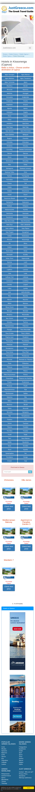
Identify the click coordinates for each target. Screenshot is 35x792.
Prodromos (25, 382)
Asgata (25, 116)
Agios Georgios (9, 74)
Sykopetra (25, 412)
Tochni (10, 423)
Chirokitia (9, 142)
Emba (25, 164)
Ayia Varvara (9, 131)
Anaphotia (9, 101)
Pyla (25, 389)
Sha (25, 397)
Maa (9, 296)
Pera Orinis (9, 352)
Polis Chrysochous (9, 374)
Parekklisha (25, 341)
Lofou (9, 288)
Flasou (9, 183)
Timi (25, 419)
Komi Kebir (9, 251)
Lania (25, 266)
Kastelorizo (22, 749)
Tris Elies (9, 431)
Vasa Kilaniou (25, 438)
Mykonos (4, 752)
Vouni (9, 449)
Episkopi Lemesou (25, 168)
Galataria (25, 187)
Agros (25, 82)
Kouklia (25, 254)
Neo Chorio (9, 318)
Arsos (9, 116)
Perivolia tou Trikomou (26, 359)
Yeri (25, 453)
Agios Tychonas (9, 82)
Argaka (25, 112)
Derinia (9, 153)
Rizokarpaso (9, 393)
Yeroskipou (9, 457)
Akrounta (9, 89)
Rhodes (3, 749)
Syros (20, 754)
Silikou (10, 401)
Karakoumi (9, 217)
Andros (21, 758)
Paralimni (25, 337)
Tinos (20, 756)
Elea (9, 164)
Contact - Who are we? (26, 772)
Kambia (25, 209)
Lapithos (9, 269)
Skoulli (26, 404)
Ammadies (9, 97)
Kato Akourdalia (9, 221)
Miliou (25, 307)
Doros (9, 157)
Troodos (25, 431)
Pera (25, 348)
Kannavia (25, 213)
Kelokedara (25, 236)
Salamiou (9, 397)
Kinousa (9, 239)
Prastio (9, 382)
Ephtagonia (9, 168)
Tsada (25, 434)
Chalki (21, 751)
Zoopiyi (9, 461)
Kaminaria (9, 213)
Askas (9, 119)
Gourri (25, 194)
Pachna (25, 322)
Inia (25, 198)
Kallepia (9, 206)
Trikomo (9, 427)
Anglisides (9, 104)
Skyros (21, 760)
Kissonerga (25, 239)
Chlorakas (25, 142)
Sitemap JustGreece (25, 777)
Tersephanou (25, 416)
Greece (5, 54)
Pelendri (25, 344)
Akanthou (9, 86)
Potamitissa (9, 378)
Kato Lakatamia (25, 224)
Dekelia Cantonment (25, 149)
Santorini (4, 751)
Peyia (9, 363)
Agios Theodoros (25, 78)
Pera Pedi (25, 352)
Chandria (25, 138)
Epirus (3, 777)
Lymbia (25, 288)
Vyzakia (25, 449)
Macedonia (4, 779)
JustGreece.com (9, 48)
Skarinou (9, 404)
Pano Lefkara (25, 333)
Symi (20, 752)
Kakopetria (9, 202)
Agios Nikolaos (9, 78)
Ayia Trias (25, 127)
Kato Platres (25, 228)
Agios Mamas (25, 74)
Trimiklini (25, 427)
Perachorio (9, 356)
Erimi (25, 172)
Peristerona (25, 356)
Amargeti (25, 93)
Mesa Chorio (10, 307)
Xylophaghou (10, 453)
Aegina (21, 762)
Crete (3, 747)
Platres (25, 371)
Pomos (25, 374)
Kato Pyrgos (9, 232)
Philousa (9, 367)
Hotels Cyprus (23, 54)
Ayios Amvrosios (26, 131)
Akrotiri (25, 86)
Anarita (25, 101)
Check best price (8, 508)
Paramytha (9, 341)
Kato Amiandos (25, 221)
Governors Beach (9, 198)
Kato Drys (10, 224)
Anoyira (25, 104)
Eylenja (9, 176)
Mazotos (25, 299)
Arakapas (9, 112)
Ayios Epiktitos (9, 134)
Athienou (25, 119)
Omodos (9, 322)
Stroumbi (25, 408)
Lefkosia (25, 277)
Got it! (28, 788)
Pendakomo (9, 348)
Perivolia (9, 359)
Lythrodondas (25, 292)
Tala (9, 416)
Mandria (25, 296)
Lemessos (9, 281)
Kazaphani (25, 232)
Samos (3, 756)
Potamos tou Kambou (25, 378)
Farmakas (9, 179)
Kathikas (25, 217)
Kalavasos (25, 202)
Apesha (9, 108)
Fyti (25, 183)
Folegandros (23, 747)
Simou (25, 401)
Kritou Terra (9, 258)
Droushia (25, 161)
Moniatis (25, 311)
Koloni (25, 247)
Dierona (25, 153)
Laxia (25, 273)
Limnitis (9, 284)
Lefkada (3, 762)
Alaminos (25, 89)
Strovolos (9, 412)
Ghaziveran (25, 191)
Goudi (9, 194)
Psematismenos (9, 389)
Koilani (9, 247)
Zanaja (25, 457)
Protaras (9, 386)
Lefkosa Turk (10, 277)
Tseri (9, 438)
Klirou (25, 243)
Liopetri (25, 284)
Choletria (9, 146)
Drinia (25, 157)
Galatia (9, 191)
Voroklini (25, 446)
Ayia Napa (9, 127)
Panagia (9, 329)
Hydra (21, 764)
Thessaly (4, 783)
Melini (9, 303)
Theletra (9, 419)
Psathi (25, 386)
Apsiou (25, 108)
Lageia (9, 266)
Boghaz (9, 138)
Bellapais (25, 134)
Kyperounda (25, 258)
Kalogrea (25, 206)
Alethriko (9, 93)
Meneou (25, 303)
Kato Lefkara (10, 228)
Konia (25, 251)
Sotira (9, 408)
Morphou (9, 314)
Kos (2, 758)
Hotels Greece (13, 54)
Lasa (9, 273)
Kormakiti (9, 254)
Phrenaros (25, 367)
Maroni (9, 299)
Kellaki (10, 236)
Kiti (9, 243)
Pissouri (9, 371)
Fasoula (25, 179)
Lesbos (3, 764)
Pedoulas (9, 344)
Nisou (25, 318)
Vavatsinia (25, 442)
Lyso (9, 292)
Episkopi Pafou (9, 172)
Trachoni (25, 423)
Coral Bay (10, 149)
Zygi (25, 461)
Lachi (25, 262)
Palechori (25, 326)
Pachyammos (9, 326)
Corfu (3, 754)
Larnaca (25, 269)
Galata (9, 187)
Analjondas (25, 97)
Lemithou (25, 281)
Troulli (9, 434)
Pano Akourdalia (26, 329)
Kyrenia (9, 262)
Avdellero (9, 123)
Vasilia (9, 442)
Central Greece (6, 775)
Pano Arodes (10, 333)
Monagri (9, 311)
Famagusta (25, 176)
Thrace (3, 781)
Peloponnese (5, 774)
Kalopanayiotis (9, 209)
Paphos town (10, 337)
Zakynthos (4, 760)
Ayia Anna (25, 123)
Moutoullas (25, 314)
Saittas (25, 393)
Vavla (9, 446)
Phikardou (25, 363)
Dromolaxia (9, 161)
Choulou (25, 146)
